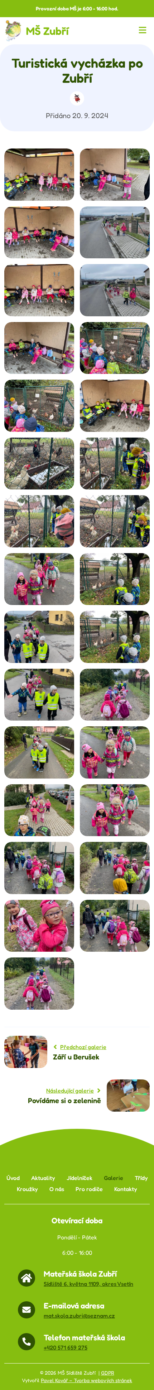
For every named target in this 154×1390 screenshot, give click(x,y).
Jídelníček (79, 1178)
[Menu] (144, 31)
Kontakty (125, 1189)
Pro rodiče (89, 1189)
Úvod (13, 1178)
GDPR (107, 1373)
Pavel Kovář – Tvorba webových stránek (86, 1380)
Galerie (113, 1178)
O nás (56, 1189)
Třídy (141, 1178)
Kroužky (27, 1189)
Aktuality (43, 1178)
